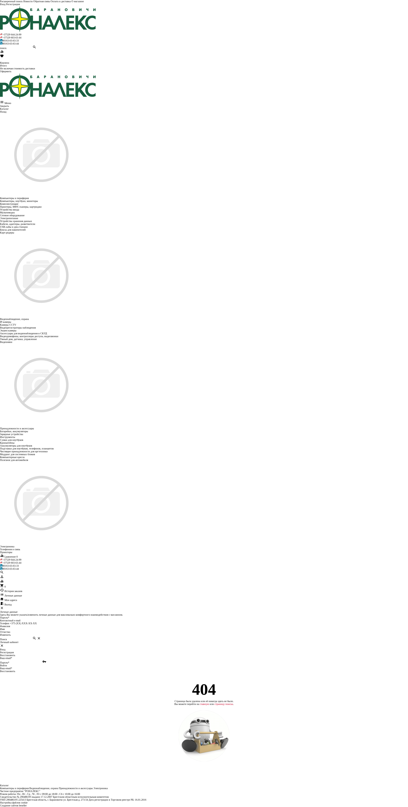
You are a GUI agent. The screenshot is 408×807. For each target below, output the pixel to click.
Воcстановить (7, 671)
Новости (28, 1)
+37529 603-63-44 (11, 37)
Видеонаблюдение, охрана (43, 788)
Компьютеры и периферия (14, 788)
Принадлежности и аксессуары (76, 788)
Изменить (5, 634)
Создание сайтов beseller (13, 805)
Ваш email (6, 658)
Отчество (5, 632)
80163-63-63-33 (10, 40)
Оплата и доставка (61, 1)
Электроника (100, 788)
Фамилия (5, 626)
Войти (3, 665)
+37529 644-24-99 (11, 34)
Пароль (4, 617)
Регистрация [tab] (7, 652)
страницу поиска (224, 704)
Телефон (4, 623)
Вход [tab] (2, 649)
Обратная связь (41, 1)
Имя (2, 629)
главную (204, 704)
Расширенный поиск (11, 1)
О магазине (77, 1)
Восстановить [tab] (7, 655)
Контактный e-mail (10, 620)
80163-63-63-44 (10, 43)
